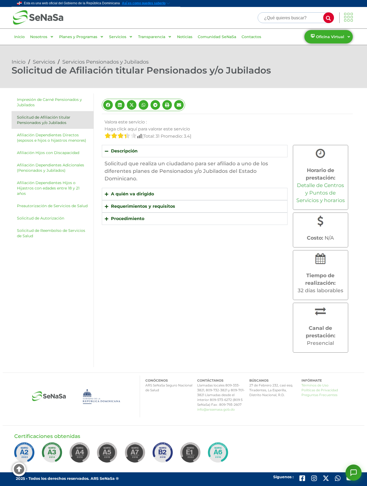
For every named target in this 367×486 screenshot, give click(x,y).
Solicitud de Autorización (40, 218)
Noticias (184, 36)
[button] (108, 105)
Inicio (19, 36)
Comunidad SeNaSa (217, 36)
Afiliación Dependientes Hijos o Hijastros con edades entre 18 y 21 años (48, 188)
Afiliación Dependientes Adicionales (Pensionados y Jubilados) (50, 168)
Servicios (117, 36)
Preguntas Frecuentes (319, 395)
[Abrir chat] (354, 473)
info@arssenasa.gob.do (216, 409)
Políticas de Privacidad (319, 390)
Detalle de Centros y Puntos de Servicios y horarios (320, 192)
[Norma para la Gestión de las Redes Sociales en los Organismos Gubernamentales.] (191, 455)
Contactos (251, 36)
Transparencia (151, 36)
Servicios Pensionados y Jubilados (105, 62)
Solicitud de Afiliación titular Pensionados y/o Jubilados (43, 120)
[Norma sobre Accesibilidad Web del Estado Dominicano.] (163, 455)
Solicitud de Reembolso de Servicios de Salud (51, 233)
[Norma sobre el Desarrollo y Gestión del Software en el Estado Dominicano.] (219, 455)
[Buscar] (328, 17)
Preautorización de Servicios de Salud (52, 205)
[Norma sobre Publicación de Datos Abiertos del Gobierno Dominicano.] (52, 455)
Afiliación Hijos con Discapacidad (48, 152)
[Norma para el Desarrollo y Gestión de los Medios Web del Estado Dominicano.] (25, 455)
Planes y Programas (78, 36)
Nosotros (38, 36)
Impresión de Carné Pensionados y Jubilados (49, 102)
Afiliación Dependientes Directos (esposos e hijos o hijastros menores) (51, 138)
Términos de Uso (315, 385)
